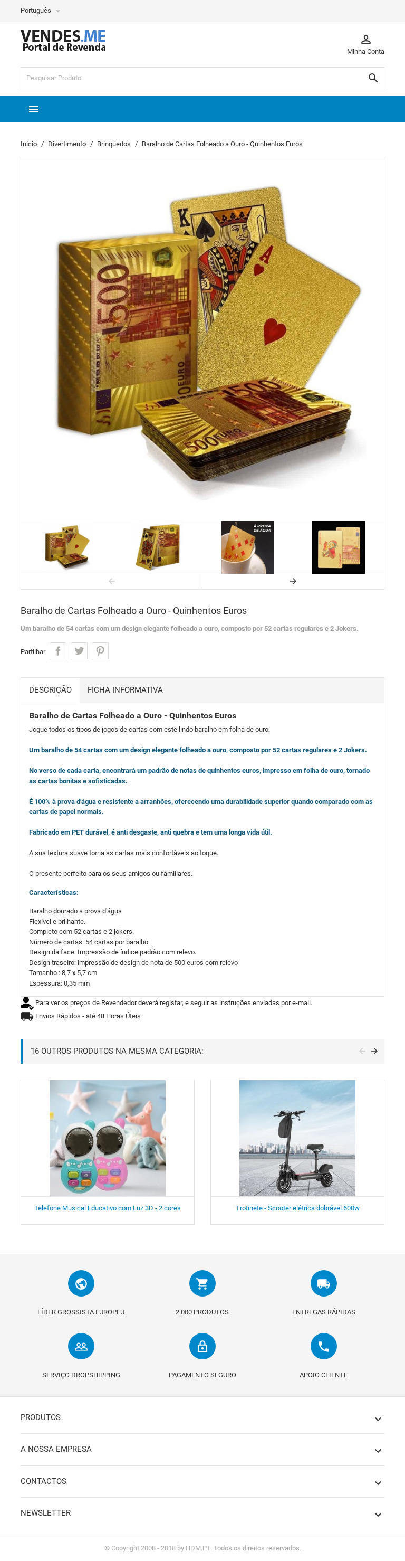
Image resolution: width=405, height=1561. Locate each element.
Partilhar (58, 651)
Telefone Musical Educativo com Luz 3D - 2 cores (107, 1208)
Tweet (79, 651)
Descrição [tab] (50, 690)
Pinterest (100, 651)
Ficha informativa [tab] (125, 690)
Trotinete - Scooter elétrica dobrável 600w (298, 1208)
